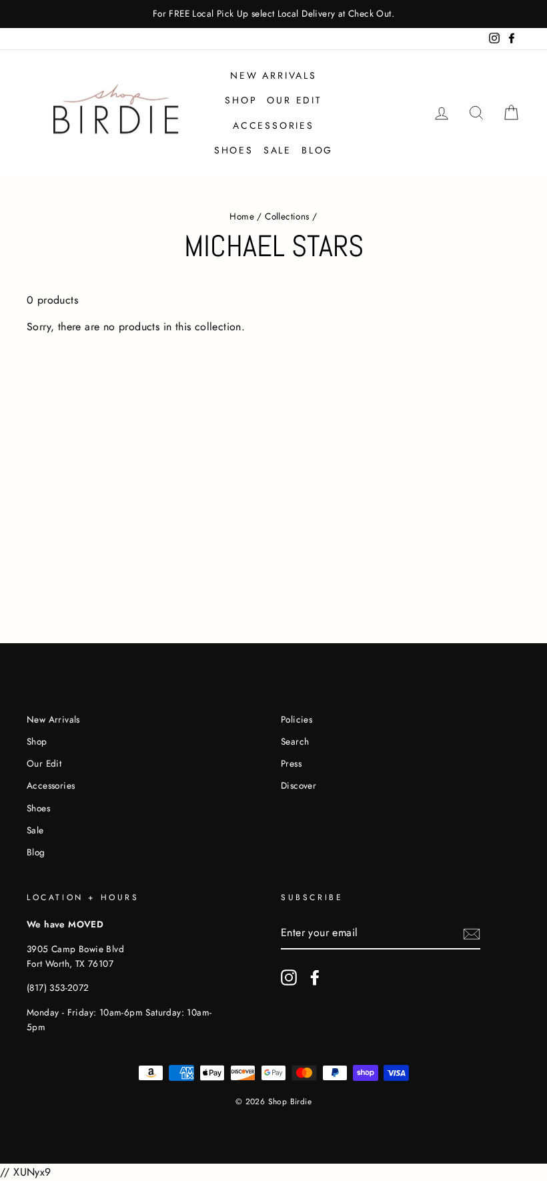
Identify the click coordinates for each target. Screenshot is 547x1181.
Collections (287, 216)
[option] (273, 14)
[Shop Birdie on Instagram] (289, 977)
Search (295, 741)
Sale (277, 150)
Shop (241, 100)
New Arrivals (273, 75)
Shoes (233, 150)
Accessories (273, 125)
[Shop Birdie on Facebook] (315, 977)
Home (241, 216)
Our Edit (294, 100)
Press (291, 763)
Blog (317, 150)
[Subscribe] (471, 933)
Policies (296, 719)
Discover (298, 785)
